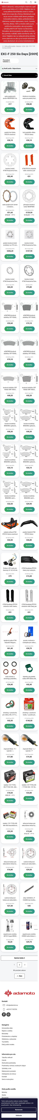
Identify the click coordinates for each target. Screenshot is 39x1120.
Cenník (4, 1060)
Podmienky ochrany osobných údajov (14, 1066)
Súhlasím (19, 1115)
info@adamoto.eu (12, 1005)
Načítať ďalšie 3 (19, 958)
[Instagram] (8, 1014)
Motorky (4, 1092)
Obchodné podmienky (9, 1063)
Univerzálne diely (7, 1028)
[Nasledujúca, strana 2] (19, 964)
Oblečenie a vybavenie (9, 1039)
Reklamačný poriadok (9, 1071)
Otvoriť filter (8, 75)
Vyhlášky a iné (6, 1068)
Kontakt (4, 1076)
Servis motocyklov (8, 1079)
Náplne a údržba (7, 1031)
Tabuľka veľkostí (7, 1057)
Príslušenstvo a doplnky (9, 1036)
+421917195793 (11, 1009)
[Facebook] (4, 1014)
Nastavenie (18, 1110)
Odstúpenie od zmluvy (9, 1074)
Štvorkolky (5, 1098)
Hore (20, 976)
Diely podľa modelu (8, 1044)
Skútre (4, 1095)
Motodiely (5, 1034)
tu (20, 1105)
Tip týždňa (5, 1042)
